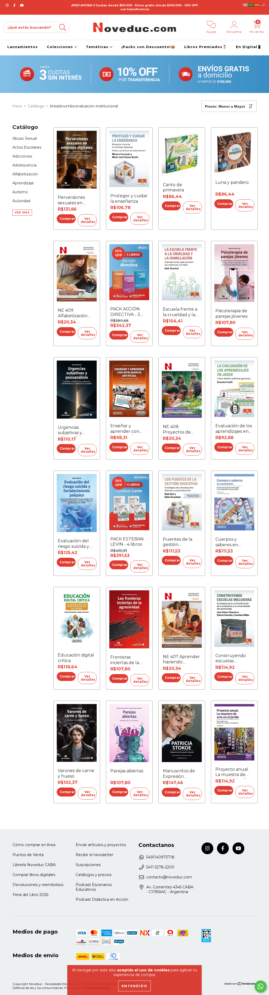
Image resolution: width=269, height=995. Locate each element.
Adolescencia (24, 165)
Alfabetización (25, 174)
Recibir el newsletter (94, 854)
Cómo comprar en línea (34, 844)
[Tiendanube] (240, 984)
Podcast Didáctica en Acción (102, 899)
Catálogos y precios (93, 874)
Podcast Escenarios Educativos (94, 887)
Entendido (134, 986)
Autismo (20, 192)
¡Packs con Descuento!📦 (148, 47)
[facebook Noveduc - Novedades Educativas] (15, 5)
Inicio (17, 106)
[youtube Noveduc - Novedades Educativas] (21, 5)
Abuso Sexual (24, 138)
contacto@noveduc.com (169, 877)
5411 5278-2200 (160, 867)
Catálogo (36, 106)
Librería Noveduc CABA (34, 864)
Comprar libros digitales (34, 874)
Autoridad (21, 201)
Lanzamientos (22, 47)
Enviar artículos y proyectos (101, 844)
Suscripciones (88, 864)
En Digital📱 (249, 47)
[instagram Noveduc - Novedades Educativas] (8, 5)
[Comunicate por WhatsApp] (260, 986)
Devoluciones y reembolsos (38, 884)
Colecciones (60, 47)
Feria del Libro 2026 (30, 894)
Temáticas (98, 47)
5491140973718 (160, 857)
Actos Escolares (26, 147)
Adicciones (22, 156)
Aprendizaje (23, 183)
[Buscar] (62, 27)
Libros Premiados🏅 (205, 47)
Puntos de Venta (28, 854)
